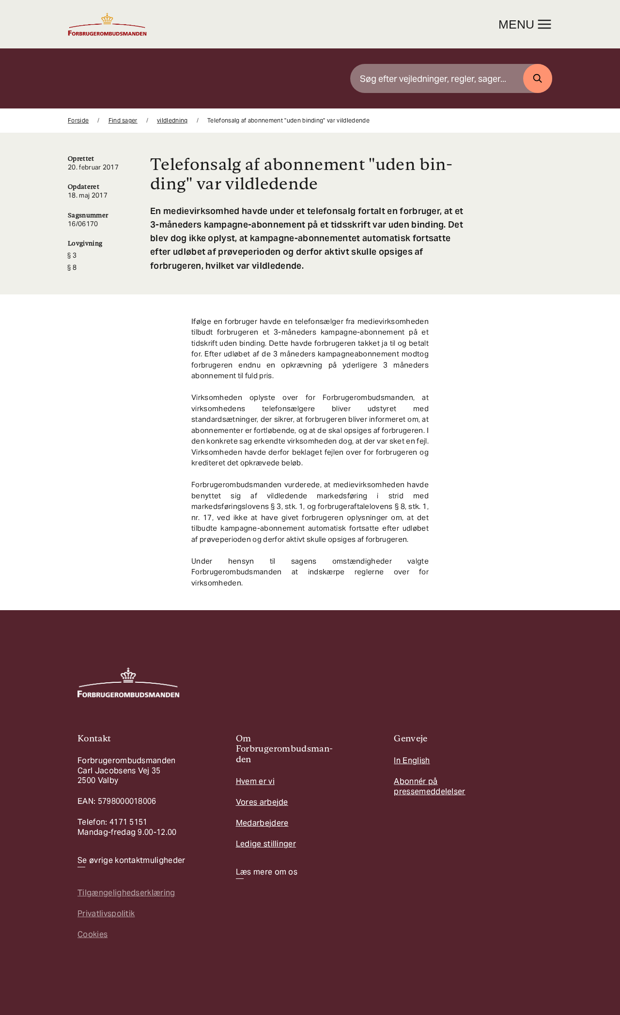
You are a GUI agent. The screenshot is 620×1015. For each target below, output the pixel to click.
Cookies (93, 934)
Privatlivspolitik (106, 913)
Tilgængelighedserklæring (126, 893)
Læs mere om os (266, 872)
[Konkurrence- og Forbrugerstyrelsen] (107, 24)
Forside (78, 120)
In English (412, 760)
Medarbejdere (262, 823)
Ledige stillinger (266, 844)
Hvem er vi (255, 781)
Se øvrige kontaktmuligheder (132, 860)
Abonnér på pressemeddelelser (429, 786)
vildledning (172, 120)
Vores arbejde (262, 802)
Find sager (123, 120)
